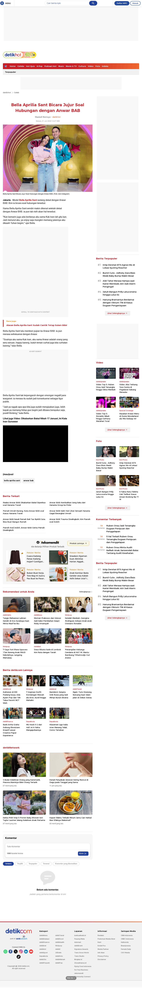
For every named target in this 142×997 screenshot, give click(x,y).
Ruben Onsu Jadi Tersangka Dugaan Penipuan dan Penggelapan (120, 528)
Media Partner (103, 949)
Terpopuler (10, 72)
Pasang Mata (79, 939)
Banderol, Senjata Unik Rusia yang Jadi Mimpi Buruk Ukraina (59, 695)
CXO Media (125, 953)
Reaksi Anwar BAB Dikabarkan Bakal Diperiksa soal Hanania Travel (24, 503)
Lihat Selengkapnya (116, 313)
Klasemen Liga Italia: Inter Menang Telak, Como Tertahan (59, 727)
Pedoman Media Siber (106, 939)
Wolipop (58, 946)
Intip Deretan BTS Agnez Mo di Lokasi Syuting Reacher (119, 266)
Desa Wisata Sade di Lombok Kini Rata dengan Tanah (47, 650)
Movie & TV (71, 66)
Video (90, 66)
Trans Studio (79, 956)
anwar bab (28, 480)
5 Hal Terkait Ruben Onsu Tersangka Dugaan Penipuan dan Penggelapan (121, 539)
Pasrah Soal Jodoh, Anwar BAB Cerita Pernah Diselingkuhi (24, 529)
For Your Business (81, 970)
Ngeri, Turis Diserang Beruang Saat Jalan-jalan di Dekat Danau (82, 695)
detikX (57, 949)
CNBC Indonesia (127, 939)
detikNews (43, 935)
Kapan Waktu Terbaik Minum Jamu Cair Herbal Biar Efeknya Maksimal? (71, 819)
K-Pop (39, 66)
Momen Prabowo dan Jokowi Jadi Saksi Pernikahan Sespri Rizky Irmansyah (47, 621)
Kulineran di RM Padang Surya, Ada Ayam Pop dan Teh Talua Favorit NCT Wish (12, 697)
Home (13, 66)
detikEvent (78, 946)
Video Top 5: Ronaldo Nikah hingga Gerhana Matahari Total (103, 417)
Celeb (16, 92)
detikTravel (59, 935)
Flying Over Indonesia (82, 966)
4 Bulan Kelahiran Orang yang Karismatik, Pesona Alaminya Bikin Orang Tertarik (21, 781)
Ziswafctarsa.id (80, 963)
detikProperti (44, 963)
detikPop (59, 963)
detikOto (42, 959)
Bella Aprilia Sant (28, 200)
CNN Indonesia (126, 935)
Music (61, 66)
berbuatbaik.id (80, 935)
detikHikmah (60, 959)
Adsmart (77, 942)
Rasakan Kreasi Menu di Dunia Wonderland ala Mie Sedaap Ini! (129, 416)
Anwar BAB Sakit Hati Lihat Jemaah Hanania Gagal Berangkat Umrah (70, 512)
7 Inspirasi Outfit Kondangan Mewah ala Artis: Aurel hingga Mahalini (36, 696)
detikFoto (59, 956)
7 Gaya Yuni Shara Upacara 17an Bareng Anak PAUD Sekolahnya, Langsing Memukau (15, 653)
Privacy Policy (103, 956)
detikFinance (44, 942)
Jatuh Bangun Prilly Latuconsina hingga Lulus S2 (119, 293)
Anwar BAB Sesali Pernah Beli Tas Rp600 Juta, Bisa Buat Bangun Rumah (24, 520)
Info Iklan (101, 953)
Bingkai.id (78, 959)
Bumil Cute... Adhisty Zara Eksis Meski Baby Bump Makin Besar (119, 274)
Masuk (135, 3)
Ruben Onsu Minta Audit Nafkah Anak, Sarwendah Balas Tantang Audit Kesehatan (122, 550)
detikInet (42, 946)
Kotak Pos (102, 946)
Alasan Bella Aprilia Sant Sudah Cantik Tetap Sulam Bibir (36, 325)
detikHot (7, 92)
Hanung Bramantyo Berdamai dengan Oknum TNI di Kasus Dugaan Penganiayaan (118, 302)
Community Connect (82, 977)
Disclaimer (102, 959)
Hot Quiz (30, 66)
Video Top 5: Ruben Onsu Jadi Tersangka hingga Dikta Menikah (106, 387)
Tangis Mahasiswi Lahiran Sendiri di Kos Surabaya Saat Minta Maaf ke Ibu (16, 621)
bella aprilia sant (12, 480)
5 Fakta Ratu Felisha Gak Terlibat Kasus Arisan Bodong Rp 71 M (129, 495)
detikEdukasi (44, 939)
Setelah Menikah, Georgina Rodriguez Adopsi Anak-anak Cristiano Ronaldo (78, 621)
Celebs (20, 66)
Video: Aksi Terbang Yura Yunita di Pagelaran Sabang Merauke (128, 388)
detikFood (59, 939)
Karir (99, 942)
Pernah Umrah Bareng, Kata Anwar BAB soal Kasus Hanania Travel (23, 512)
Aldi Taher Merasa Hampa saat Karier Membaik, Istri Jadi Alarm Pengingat (119, 284)
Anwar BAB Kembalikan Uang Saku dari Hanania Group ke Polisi (67, 503)
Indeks (105, 66)
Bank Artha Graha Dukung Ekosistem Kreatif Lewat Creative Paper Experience (11, 730)
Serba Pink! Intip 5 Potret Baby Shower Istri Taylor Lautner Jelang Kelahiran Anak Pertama (24, 819)
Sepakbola (43, 956)
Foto (97, 66)
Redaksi (101, 935)
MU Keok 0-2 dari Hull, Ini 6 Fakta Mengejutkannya (34, 727)
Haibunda (125, 942)
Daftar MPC (122, 3)
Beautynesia (125, 946)
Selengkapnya (85, 592)
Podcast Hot (50, 66)
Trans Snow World (81, 953)
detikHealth (59, 942)
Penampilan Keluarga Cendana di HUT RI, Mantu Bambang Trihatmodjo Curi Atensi (77, 653)
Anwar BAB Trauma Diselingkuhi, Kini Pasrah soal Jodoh (70, 520)
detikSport (43, 953)
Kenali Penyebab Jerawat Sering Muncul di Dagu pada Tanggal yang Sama (69, 781)
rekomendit (78, 973)
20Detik (58, 953)
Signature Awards (81, 949)
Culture (82, 66)
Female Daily (126, 949)
